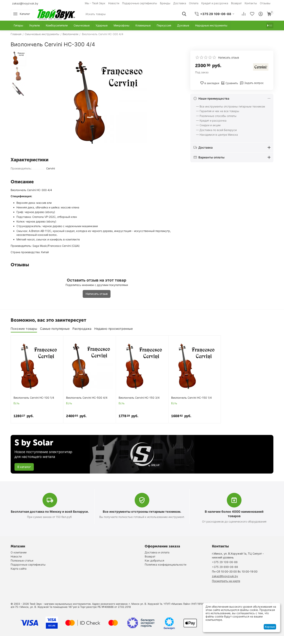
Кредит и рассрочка (214, 3)
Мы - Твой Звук (95, 3)
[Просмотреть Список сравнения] (243, 14)
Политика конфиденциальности (165, 564)
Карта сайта (18, 568)
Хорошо (270, 626)
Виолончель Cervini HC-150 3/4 (139, 397)
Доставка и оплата (157, 552)
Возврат (236, 3)
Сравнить (231, 83)
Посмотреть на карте (226, 581)
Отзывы (265, 3)
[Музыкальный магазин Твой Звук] (56, 13)
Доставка (179, 3)
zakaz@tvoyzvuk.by (25, 3)
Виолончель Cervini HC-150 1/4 (191, 397)
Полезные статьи (22, 560)
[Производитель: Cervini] (261, 66)
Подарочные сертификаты (139, 3)
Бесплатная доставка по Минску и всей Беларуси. (50, 511)
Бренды (165, 3)
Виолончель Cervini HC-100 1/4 (34, 397)
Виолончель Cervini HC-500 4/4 (86, 397)
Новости (113, 3)
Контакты (251, 3)
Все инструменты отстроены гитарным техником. (142, 511)
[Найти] (184, 14)
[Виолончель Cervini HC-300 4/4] (105, 102)
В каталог (24, 467)
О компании (18, 552)
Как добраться (154, 560)
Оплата (193, 3)
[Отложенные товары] (252, 14)
